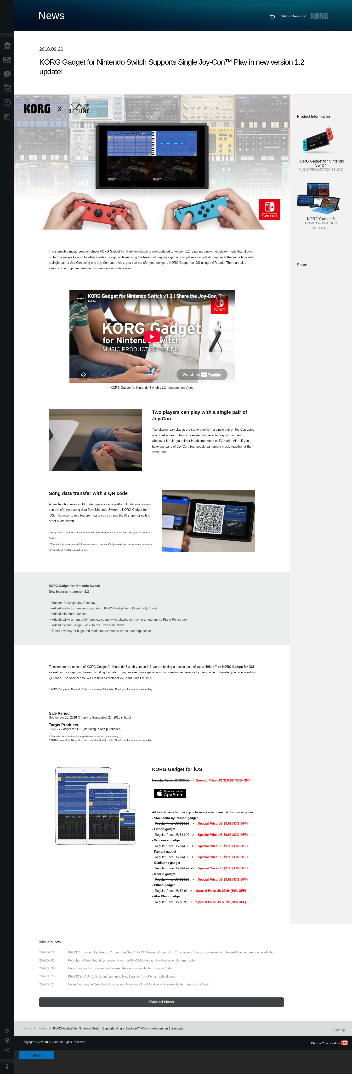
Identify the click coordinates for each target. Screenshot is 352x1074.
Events (8, 88)
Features (8, 74)
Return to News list (292, 16)
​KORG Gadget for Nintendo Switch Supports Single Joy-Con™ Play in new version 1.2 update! (118, 1028)
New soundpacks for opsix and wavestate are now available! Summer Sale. (120, 968)
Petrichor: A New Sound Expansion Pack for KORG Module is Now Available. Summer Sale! (132, 960)
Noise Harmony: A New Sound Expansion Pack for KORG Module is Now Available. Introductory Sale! (138, 984)
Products (8, 60)
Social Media (8, 1050)
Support (8, 103)
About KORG (8, 1067)
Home (8, 45)
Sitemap (339, 1030)
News (8, 1031)
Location (8, 1040)
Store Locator (8, 117)
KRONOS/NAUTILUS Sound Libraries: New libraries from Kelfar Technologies (121, 976)
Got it (37, 1055)
